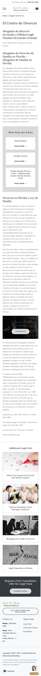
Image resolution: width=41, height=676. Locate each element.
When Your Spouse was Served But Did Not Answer (20, 476)
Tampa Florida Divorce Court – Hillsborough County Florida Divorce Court (20, 174)
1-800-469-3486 (32, 2)
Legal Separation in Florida (20, 568)
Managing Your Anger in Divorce (20, 539)
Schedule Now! (20, 591)
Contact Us (20, 331)
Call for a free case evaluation (20, 611)
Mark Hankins (20, 141)
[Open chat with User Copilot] (34, 668)
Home (5, 16)
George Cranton (20, 156)
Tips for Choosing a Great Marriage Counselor (20, 508)
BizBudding (15, 656)
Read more (20, 146)
